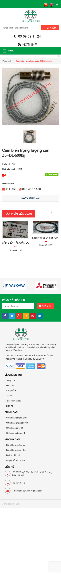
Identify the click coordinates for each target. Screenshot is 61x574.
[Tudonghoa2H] (30, 17)
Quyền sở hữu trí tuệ (15, 460)
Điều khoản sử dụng (15, 444)
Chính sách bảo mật (15, 432)
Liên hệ (9, 405)
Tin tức (9, 395)
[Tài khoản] (56, 4)
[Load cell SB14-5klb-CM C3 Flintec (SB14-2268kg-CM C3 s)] (45, 227)
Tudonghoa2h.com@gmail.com (27, 490)
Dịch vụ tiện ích (13, 455)
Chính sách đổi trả (14, 427)
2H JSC (11, 189)
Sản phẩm (11, 390)
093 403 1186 (31, 189)
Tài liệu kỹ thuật (13, 400)
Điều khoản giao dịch (16, 450)
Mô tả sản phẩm (30, 198)
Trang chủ (7, 61)
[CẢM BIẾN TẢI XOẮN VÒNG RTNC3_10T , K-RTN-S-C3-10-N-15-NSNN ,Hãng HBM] (15, 229)
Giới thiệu (10, 385)
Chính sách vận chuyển (17, 422)
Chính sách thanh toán (16, 417)
